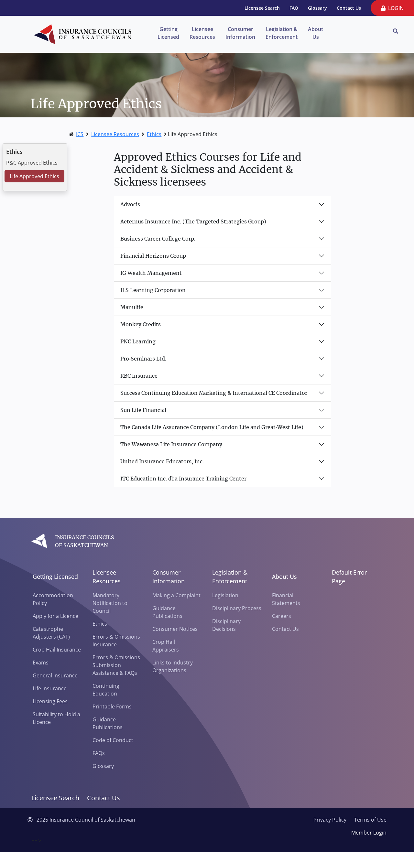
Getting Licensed (168, 33)
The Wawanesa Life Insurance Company (171, 444)
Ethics (154, 134)
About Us (315, 33)
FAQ (293, 8)
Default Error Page (349, 576)
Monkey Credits (140, 324)
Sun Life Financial (143, 410)
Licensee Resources (202, 33)
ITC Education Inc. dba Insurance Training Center (183, 478)
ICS (79, 134)
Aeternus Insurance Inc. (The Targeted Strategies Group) (193, 221)
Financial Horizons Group (153, 256)
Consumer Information (240, 33)
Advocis (130, 204)
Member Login (369, 832)
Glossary (317, 8)
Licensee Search (262, 8)
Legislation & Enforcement (282, 33)
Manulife (131, 307)
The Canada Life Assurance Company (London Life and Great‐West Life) (211, 427)
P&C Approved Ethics (32, 162)
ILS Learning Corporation (153, 290)
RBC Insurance (139, 375)
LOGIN (395, 8)
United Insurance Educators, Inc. (162, 461)
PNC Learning (138, 341)
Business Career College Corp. (157, 238)
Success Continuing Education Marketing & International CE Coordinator (213, 393)
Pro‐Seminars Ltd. (143, 358)
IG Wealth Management (151, 273)
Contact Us (349, 8)
